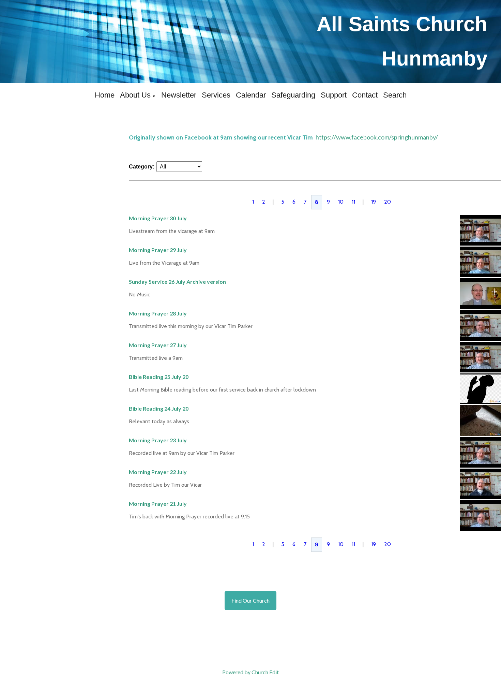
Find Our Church (250, 600)
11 (353, 201)
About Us (135, 95)
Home (105, 95)
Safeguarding (293, 95)
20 (387, 201)
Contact (365, 95)
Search (395, 95)
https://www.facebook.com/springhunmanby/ (377, 137)
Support (334, 95)
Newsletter (178, 95)
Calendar (251, 95)
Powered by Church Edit (250, 672)
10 (341, 201)
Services (216, 95)
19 (373, 201)
